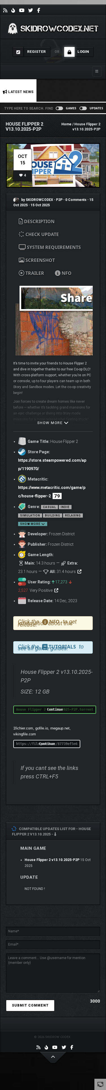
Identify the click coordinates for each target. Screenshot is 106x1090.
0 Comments (75, 200)
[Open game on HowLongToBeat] (79, 571)
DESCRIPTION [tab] (39, 221)
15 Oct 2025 (40, 205)
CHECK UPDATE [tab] (41, 234)
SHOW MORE (50, 423)
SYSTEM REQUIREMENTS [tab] (53, 247)
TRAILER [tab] (34, 273)
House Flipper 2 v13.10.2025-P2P (52, 860)
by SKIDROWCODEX (36, 200)
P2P (59, 200)
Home (66, 124)
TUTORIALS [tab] (61, 647)
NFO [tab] (66, 273)
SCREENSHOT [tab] (39, 260)
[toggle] (100, 1084)
